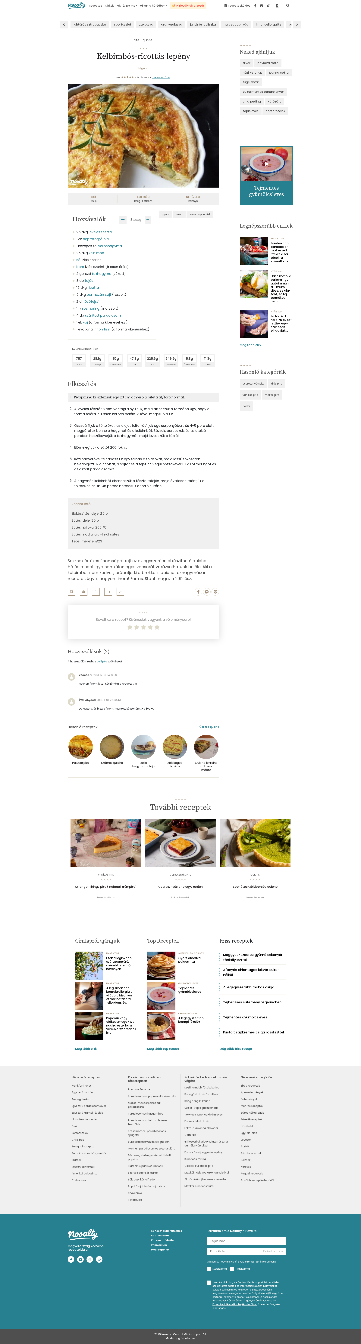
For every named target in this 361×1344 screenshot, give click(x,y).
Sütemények (249, 1099)
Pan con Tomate (139, 1089)
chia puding (252, 101)
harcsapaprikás (236, 24)
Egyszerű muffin (82, 1092)
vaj (85, 322)
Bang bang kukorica (197, 1101)
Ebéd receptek (250, 1086)
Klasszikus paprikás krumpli (145, 1166)
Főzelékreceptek (251, 1119)
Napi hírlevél (219, 1268)
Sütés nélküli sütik (252, 1113)
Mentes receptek (252, 1106)
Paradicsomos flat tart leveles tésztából (147, 1122)
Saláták (245, 1160)
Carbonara (79, 1180)
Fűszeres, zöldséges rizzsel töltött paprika (149, 1157)
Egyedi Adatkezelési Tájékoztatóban (234, 1304)
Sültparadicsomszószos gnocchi (149, 1142)
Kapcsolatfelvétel (162, 1240)
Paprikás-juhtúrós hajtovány (146, 1186)
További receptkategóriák (258, 1180)
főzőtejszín (92, 301)
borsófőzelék (275, 111)
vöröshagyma (110, 246)
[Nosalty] (76, 5)
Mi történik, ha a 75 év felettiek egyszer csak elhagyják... (281, 324)
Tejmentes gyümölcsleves (189, 989)
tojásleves (251, 111)
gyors (165, 214)
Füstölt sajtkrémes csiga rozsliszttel (253, 1032)
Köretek (246, 1167)
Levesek (246, 1140)
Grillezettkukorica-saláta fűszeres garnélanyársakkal (206, 1143)
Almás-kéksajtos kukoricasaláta (205, 1179)
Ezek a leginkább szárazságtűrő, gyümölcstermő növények (119, 963)
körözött (274, 101)
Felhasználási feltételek (166, 1231)
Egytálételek (249, 1133)
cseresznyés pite (254, 383)
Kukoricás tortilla (195, 1159)
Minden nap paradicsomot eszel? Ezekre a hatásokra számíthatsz (280, 252)
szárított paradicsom (103, 315)
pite (136, 40)
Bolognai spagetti (83, 1146)
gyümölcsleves (188, 983)
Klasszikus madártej (84, 1119)
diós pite (276, 383)
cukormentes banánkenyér (263, 92)
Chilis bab (78, 1140)
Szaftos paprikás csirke (143, 1173)
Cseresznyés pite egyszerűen (180, 887)
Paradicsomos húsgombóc (89, 1153)
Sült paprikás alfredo (141, 1179)
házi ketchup (252, 72)
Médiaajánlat (160, 1249)
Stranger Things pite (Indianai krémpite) (106, 887)
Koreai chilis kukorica (197, 1121)
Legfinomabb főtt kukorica (201, 1087)
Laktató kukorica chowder (201, 1128)
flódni (246, 406)
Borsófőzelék (80, 1133)
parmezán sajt (99, 294)
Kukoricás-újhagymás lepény (203, 1152)
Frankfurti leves (82, 1086)
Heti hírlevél (243, 1268)
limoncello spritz (268, 24)
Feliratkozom (273, 1251)
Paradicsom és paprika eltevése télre (152, 1096)
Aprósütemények (252, 1092)
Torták (245, 1146)
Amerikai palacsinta (84, 1173)
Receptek (95, 6)
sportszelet (122, 24)
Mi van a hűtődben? (153, 6)
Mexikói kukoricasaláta (199, 1186)
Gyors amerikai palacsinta (189, 959)
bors (80, 266)
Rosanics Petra (106, 897)
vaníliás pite (250, 395)
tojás (89, 280)
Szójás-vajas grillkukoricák (201, 1108)
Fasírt (75, 1126)
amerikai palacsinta (191, 953)
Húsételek (247, 1126)
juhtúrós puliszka (203, 24)
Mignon (143, 68)
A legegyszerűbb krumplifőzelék (191, 1019)
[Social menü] (262, 5)
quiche (147, 40)
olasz (179, 214)
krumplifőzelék (187, 1013)
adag (137, 220)
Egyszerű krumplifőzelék (87, 1113)
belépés (102, 661)
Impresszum (159, 1245)
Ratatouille (135, 1200)
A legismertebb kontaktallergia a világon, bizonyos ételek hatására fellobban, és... (119, 995)
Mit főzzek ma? (127, 6)
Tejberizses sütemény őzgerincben (252, 1002)
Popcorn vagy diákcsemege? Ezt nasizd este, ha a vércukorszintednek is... (121, 1025)
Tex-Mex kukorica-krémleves (203, 1114)
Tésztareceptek (251, 1153)
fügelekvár (251, 82)
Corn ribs (190, 1135)
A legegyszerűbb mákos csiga (248, 987)
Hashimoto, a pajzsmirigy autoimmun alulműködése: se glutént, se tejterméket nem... (281, 288)
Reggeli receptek (252, 1173)
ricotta (93, 287)
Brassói (76, 1160)
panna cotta (279, 72)
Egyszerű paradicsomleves (89, 1106)
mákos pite (272, 395)
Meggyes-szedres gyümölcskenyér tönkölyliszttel (252, 957)
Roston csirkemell (83, 1167)
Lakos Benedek (180, 897)
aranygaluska (171, 24)
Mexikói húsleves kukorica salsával (206, 1172)
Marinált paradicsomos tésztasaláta (151, 1148)
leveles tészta (100, 232)
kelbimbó (96, 252)
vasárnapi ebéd (200, 214)
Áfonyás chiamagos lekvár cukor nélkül (251, 972)
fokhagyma (101, 273)
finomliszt (102, 329)
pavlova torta (267, 63)
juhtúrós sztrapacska (90, 24)
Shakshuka (135, 1193)
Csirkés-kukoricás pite (198, 1166)
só (78, 259)
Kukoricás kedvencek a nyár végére (205, 1079)
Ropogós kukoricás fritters (201, 1094)
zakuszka (146, 24)
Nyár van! (277, 271)
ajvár (246, 63)
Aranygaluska (80, 1099)
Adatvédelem (160, 1235)
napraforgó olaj (96, 239)
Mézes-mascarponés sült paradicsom (145, 1105)
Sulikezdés (277, 238)
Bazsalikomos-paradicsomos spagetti (147, 1133)
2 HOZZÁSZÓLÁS (161, 77)
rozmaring (90, 308)
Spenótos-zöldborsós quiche (255, 887)
